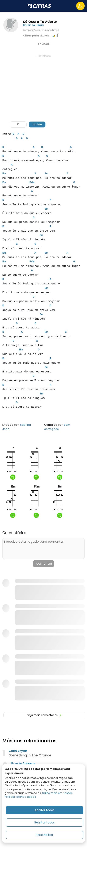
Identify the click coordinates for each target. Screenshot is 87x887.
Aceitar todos (44, 810)
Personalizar (44, 835)
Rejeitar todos (44, 822)
